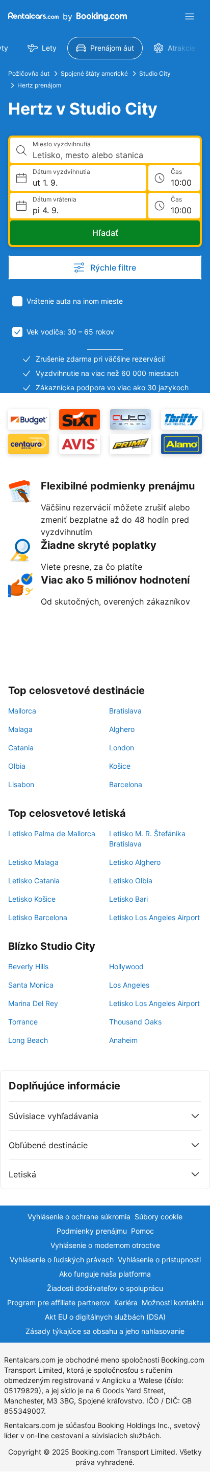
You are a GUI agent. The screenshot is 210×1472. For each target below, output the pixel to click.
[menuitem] (42, 48)
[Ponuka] (189, 16)
